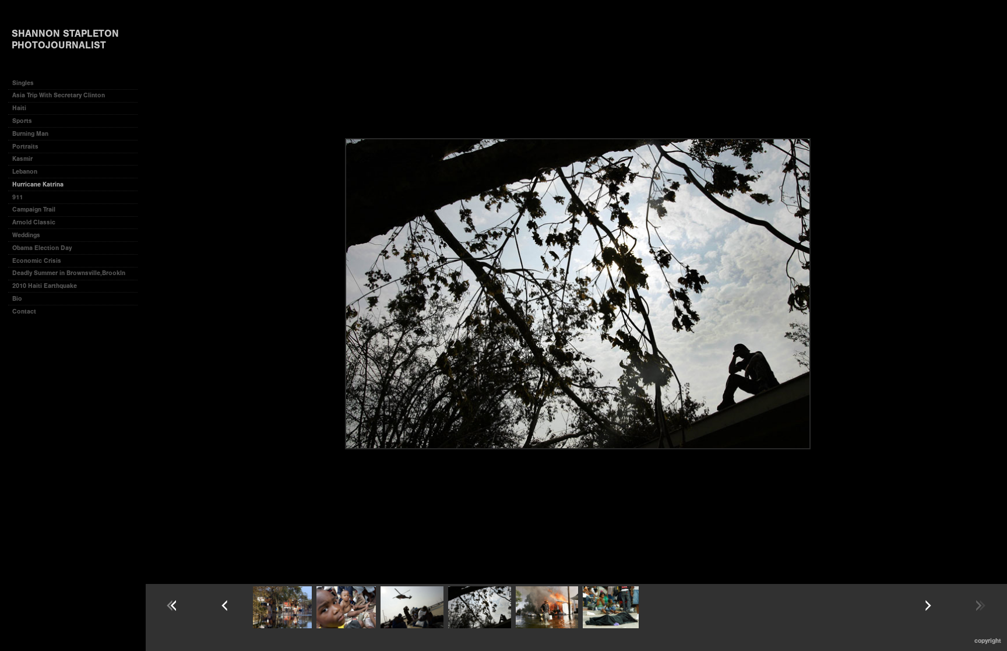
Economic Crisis (36, 261)
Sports (22, 121)
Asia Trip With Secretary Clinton (58, 95)
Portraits (25, 146)
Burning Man (30, 134)
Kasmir (22, 159)
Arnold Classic (33, 222)
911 (17, 197)
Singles (23, 83)
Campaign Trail (33, 209)
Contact (24, 311)
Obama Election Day (42, 248)
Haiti (19, 108)
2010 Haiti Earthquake (44, 286)
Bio (17, 298)
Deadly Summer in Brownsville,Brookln (68, 273)
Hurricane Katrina (38, 184)
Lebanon (24, 171)
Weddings (26, 235)
